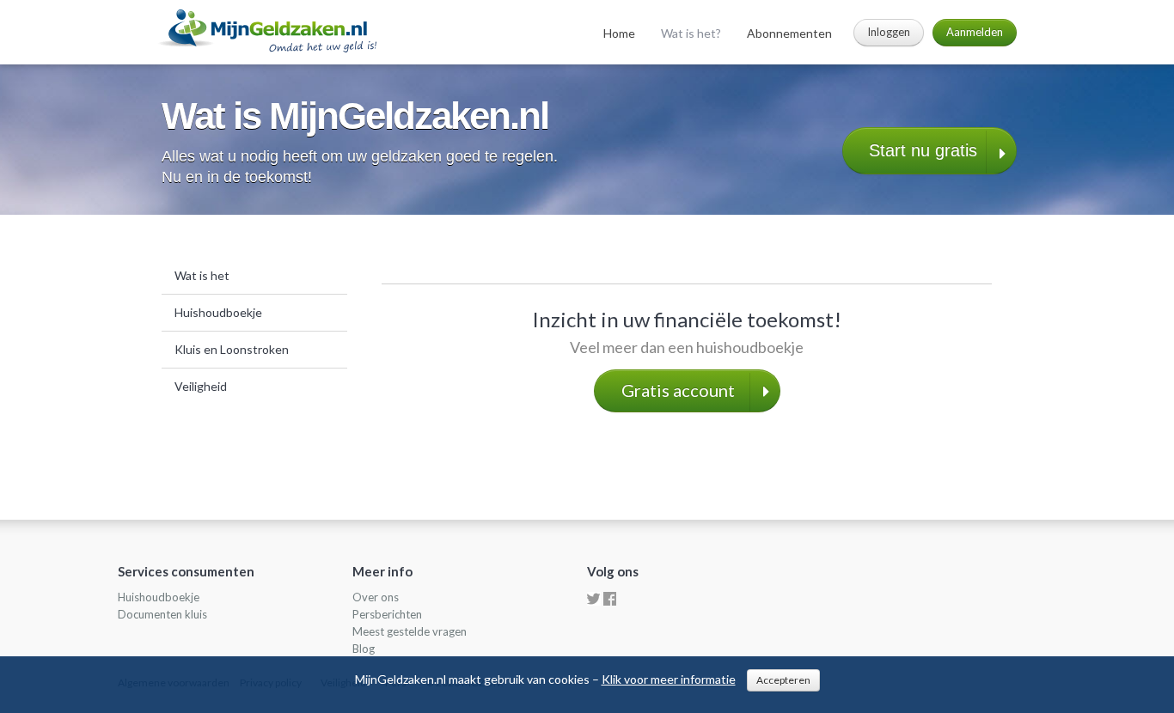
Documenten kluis (162, 614)
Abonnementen (789, 33)
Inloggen (888, 32)
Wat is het (201, 275)
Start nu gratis (923, 150)
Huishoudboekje (218, 312)
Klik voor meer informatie (669, 679)
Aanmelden (974, 32)
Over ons (375, 597)
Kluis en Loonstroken (231, 349)
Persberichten (387, 614)
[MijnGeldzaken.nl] (266, 29)
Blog (363, 648)
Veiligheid (200, 386)
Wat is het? (691, 33)
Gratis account (678, 390)
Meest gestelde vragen (409, 631)
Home (619, 33)
